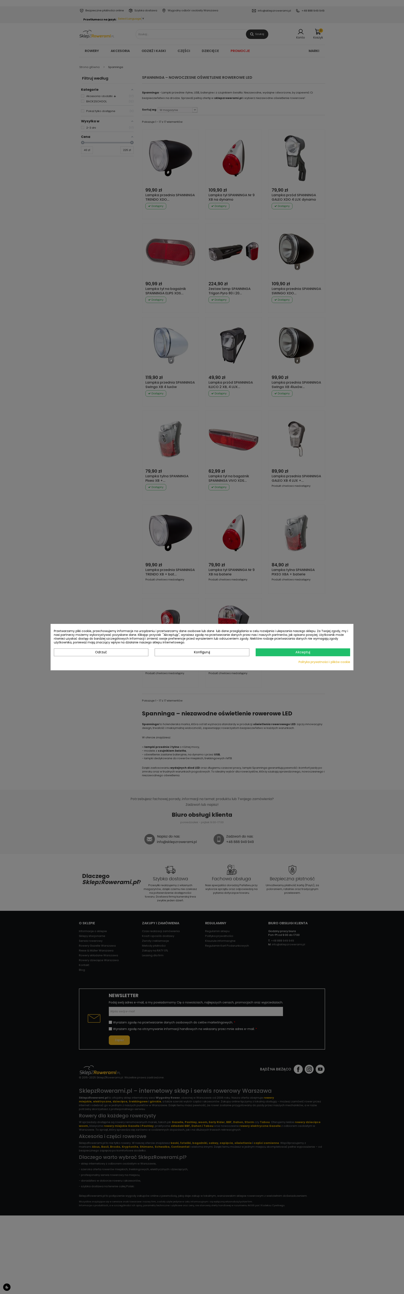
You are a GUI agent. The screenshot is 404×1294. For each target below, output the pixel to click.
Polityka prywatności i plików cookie (324, 662)
